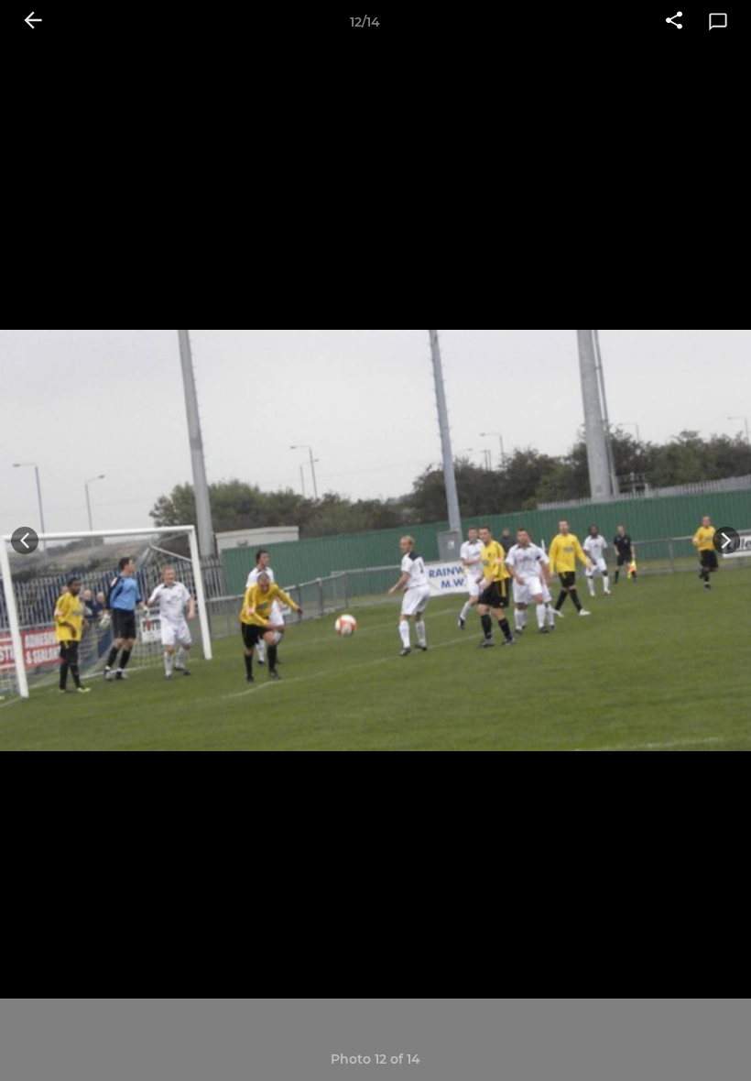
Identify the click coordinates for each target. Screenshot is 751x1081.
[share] (674, 22)
